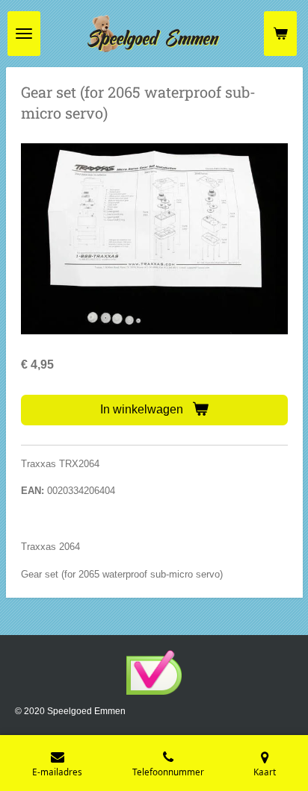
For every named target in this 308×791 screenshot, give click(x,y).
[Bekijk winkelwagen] (280, 33)
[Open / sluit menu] (23, 33)
